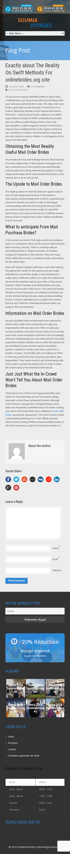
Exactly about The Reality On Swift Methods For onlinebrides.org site (32, 72)
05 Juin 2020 (16, 87)
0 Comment (38, 87)
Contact (12, 749)
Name (56, 548)
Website (57, 570)
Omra (11, 736)
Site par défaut (19, 90)
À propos (13, 743)
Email (55, 559)
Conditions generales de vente (23, 755)
